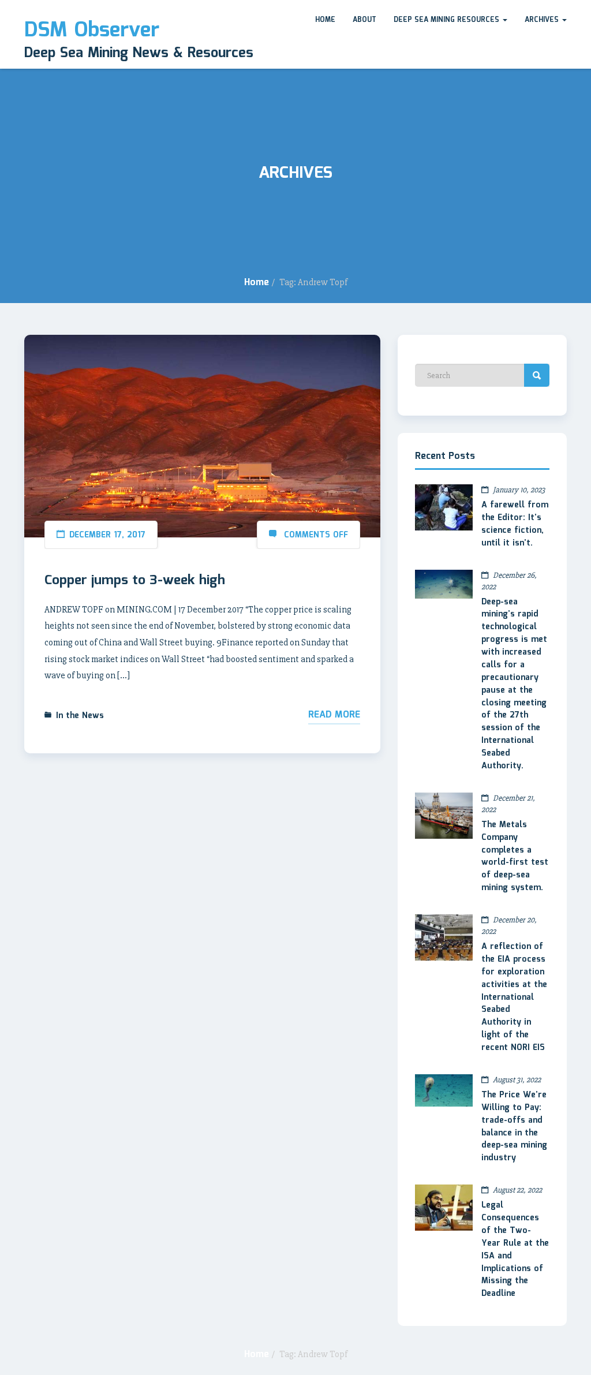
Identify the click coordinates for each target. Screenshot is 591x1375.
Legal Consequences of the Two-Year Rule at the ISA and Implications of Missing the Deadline (515, 1249)
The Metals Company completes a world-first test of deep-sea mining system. (514, 856)
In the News (80, 715)
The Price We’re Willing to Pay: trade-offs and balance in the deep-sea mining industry (514, 1126)
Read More (334, 715)
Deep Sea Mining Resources (448, 19)
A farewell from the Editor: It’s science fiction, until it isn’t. (514, 524)
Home (325, 19)
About (364, 19)
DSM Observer (91, 30)
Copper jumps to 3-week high (134, 580)
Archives (543, 19)
